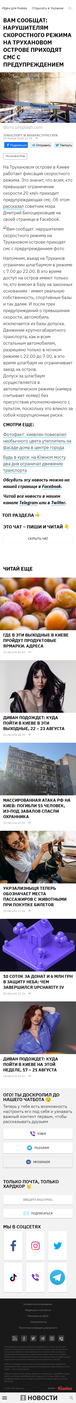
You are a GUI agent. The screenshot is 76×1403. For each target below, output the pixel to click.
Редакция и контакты (38, 1310)
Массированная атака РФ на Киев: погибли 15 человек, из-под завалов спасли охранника (37, 808)
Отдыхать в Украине (48, 8)
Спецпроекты (38, 1321)
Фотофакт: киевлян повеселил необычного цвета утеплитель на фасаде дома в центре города (37, 440)
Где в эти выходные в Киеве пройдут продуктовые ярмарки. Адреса (36, 640)
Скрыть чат (38, 538)
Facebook (51, 486)
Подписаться (42, 1213)
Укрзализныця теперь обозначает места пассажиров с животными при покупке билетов (34, 896)
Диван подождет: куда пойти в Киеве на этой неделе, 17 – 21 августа (30, 1064)
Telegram (28, 502)
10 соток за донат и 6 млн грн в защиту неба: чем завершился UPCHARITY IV (38, 981)
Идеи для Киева (14, 8)
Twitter (58, 502)
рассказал (13, 206)
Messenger (41, 1162)
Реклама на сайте (38, 1315)
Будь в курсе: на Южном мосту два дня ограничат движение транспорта (34, 463)
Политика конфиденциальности (38, 1327)
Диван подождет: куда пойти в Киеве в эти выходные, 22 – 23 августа (34, 723)
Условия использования (37, 1304)
